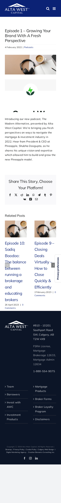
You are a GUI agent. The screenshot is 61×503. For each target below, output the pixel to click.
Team (10, 386)
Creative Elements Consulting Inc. (41, 452)
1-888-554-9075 (44, 371)
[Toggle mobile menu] (54, 8)
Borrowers (13, 394)
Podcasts (28, 47)
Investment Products (14, 417)
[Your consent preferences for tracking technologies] (58, 268)
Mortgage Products (41, 389)
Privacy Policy (18, 449)
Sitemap (8, 449)
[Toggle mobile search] (47, 8)
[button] (7, 265)
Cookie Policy (31, 449)
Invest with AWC (14, 405)
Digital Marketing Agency (16, 452)
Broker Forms (43, 399)
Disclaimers (42, 419)
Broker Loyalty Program (44, 409)
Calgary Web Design (46, 449)
